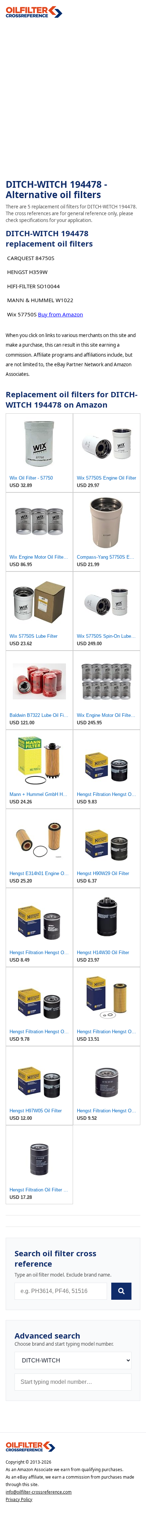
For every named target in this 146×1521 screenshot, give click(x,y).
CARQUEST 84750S (30, 258)
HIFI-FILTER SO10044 (33, 286)
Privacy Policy (19, 1499)
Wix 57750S (21, 314)
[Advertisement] (73, 98)
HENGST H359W (27, 271)
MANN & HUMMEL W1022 (40, 300)
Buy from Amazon (60, 314)
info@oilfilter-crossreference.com (39, 1492)
